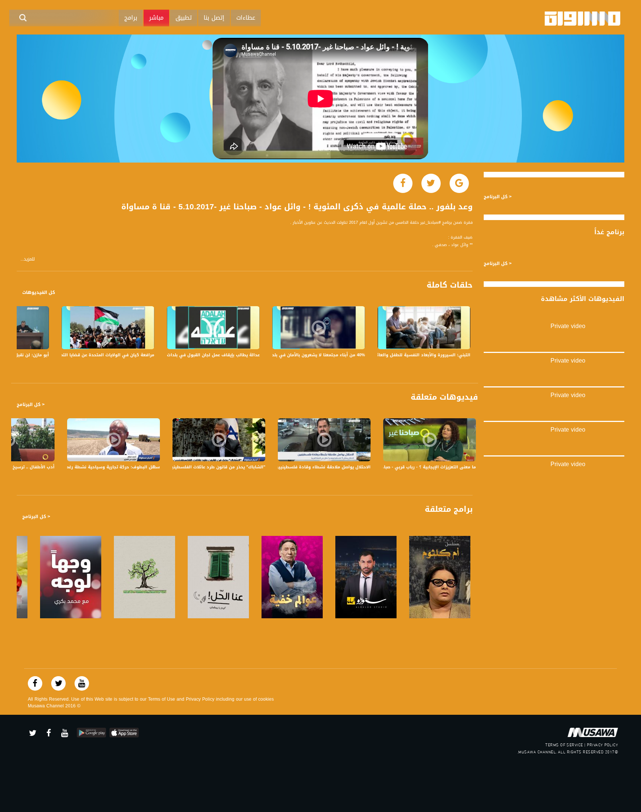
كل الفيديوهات (38, 292)
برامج (130, 17)
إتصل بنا (214, 17)
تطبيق (183, 17)
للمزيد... (27, 259)
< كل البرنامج (31, 404)
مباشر (156, 17)
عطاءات (245, 17)
